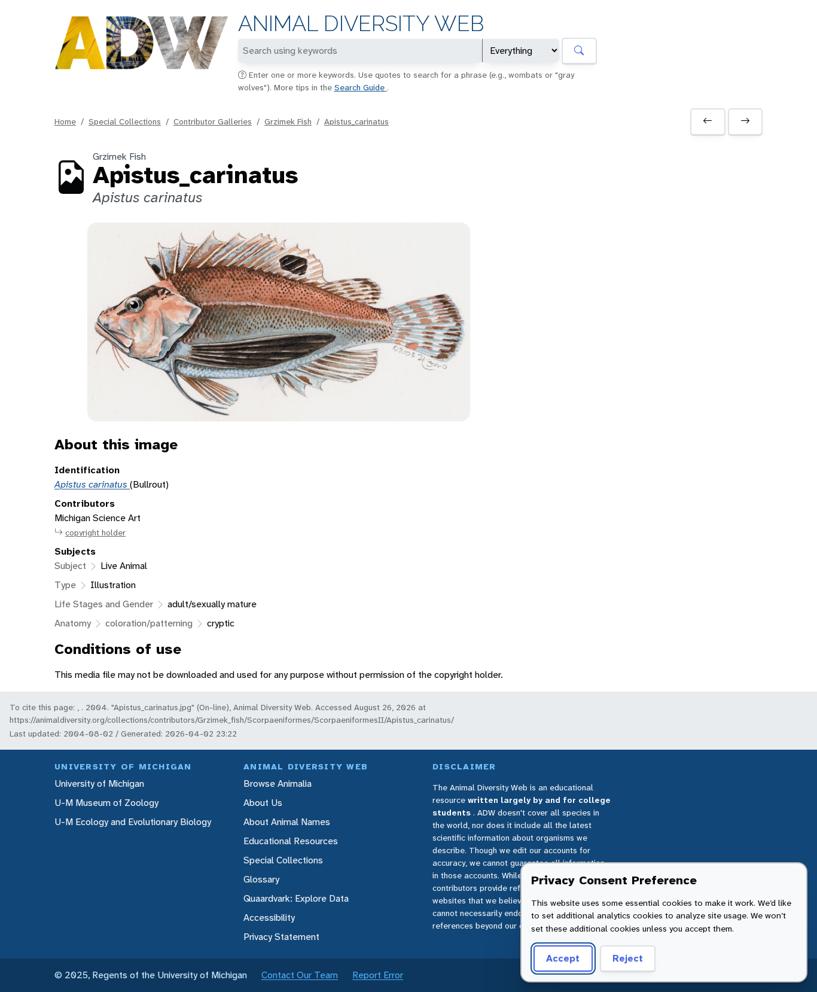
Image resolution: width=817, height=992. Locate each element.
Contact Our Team (299, 975)
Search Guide (360, 87)
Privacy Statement (281, 936)
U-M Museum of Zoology (106, 802)
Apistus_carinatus (356, 121)
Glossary (261, 879)
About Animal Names (286, 821)
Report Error (377, 975)
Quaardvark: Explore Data (296, 898)
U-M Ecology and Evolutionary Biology (132, 821)
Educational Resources (290, 841)
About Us (262, 802)
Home (65, 121)
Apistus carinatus (92, 484)
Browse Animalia (277, 783)
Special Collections (125, 121)
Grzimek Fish (288, 121)
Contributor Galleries (212, 121)
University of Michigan (99, 783)
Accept (563, 958)
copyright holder (95, 532)
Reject (627, 958)
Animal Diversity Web (361, 23)
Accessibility (269, 917)
